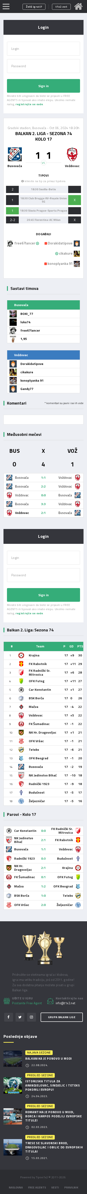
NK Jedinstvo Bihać (43, 775)
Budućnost (37, 792)
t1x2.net (61, 6)
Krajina (34, 655)
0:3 (43, 858)
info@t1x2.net (65, 1003)
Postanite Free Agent (27, 1003)
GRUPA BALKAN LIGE (61, 1017)
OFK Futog (36, 680)
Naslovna (16, 1187)
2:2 (43, 486)
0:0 (43, 495)
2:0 (43, 904)
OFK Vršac (36, 740)
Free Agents (37, 1187)
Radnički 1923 (39, 783)
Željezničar (37, 800)
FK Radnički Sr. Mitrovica (39, 672)
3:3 (43, 503)
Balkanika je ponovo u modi (48, 1058)
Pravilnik (71, 1187)
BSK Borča (36, 698)
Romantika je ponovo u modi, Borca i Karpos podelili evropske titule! (53, 1116)
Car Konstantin (40, 689)
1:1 (43, 477)
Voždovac (36, 715)
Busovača (36, 766)
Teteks (34, 749)
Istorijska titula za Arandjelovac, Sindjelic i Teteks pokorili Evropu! (52, 1085)
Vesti (55, 1187)
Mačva (33, 706)
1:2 (43, 886)
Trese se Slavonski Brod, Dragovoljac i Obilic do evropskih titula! (54, 1147)
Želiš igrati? (34, 6)
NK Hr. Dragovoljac (42, 732)
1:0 (43, 895)
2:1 (43, 512)
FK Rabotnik (38, 663)
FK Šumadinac (39, 723)
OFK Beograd (38, 758)
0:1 (43, 876)
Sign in (43, 85)
